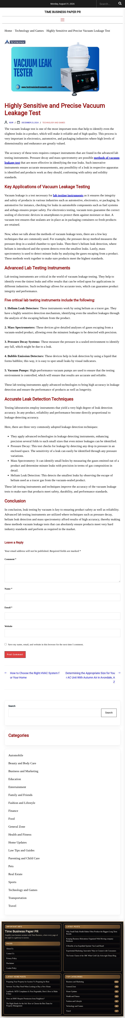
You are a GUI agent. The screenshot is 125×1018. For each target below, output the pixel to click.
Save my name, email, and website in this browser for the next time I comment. (45, 644)
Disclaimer (10, 963)
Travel (12, 905)
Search (11, 706)
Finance (13, 810)
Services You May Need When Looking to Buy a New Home (28, 987)
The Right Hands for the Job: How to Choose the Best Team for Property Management (29, 1004)
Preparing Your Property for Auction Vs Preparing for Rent (27, 982)
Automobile (15, 755)
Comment (10, 559)
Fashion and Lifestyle (21, 802)
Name (8, 589)
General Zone (16, 826)
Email (8, 607)
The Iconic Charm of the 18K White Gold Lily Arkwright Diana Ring (91, 956)
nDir (11, 123)
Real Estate (15, 874)
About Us (9, 949)
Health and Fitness (19, 834)
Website (8, 626)
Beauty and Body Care (22, 763)
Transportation (17, 897)
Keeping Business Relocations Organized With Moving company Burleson (89, 940)
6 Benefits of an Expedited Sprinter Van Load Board (85, 946)
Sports (12, 882)
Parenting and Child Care (24, 858)
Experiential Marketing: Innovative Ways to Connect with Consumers (91, 951)
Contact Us (10, 953)
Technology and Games (53, 123)
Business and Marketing (23, 771)
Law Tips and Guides (21, 850)
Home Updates (17, 842)
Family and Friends (20, 795)
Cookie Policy (11, 968)
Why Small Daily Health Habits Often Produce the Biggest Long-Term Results (91, 933)
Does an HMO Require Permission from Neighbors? (25, 999)
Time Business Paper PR (63, 12)
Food (11, 818)
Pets (11, 866)
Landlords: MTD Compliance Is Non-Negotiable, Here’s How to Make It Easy (32, 992)
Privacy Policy (11, 958)
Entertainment (17, 787)
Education (14, 779)
